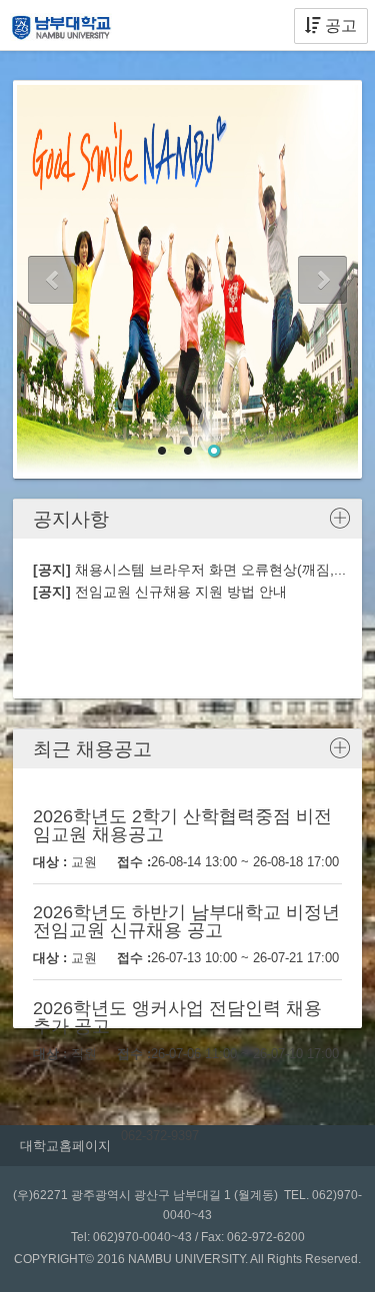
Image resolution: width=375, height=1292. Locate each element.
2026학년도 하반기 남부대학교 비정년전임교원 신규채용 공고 (186, 921)
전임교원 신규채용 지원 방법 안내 (160, 592)
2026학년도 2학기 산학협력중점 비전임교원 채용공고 (182, 825)
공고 (339, 25)
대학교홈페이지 (65, 1145)
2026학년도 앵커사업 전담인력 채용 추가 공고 (177, 1017)
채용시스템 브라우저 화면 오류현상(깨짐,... (189, 570)
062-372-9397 (160, 1135)
